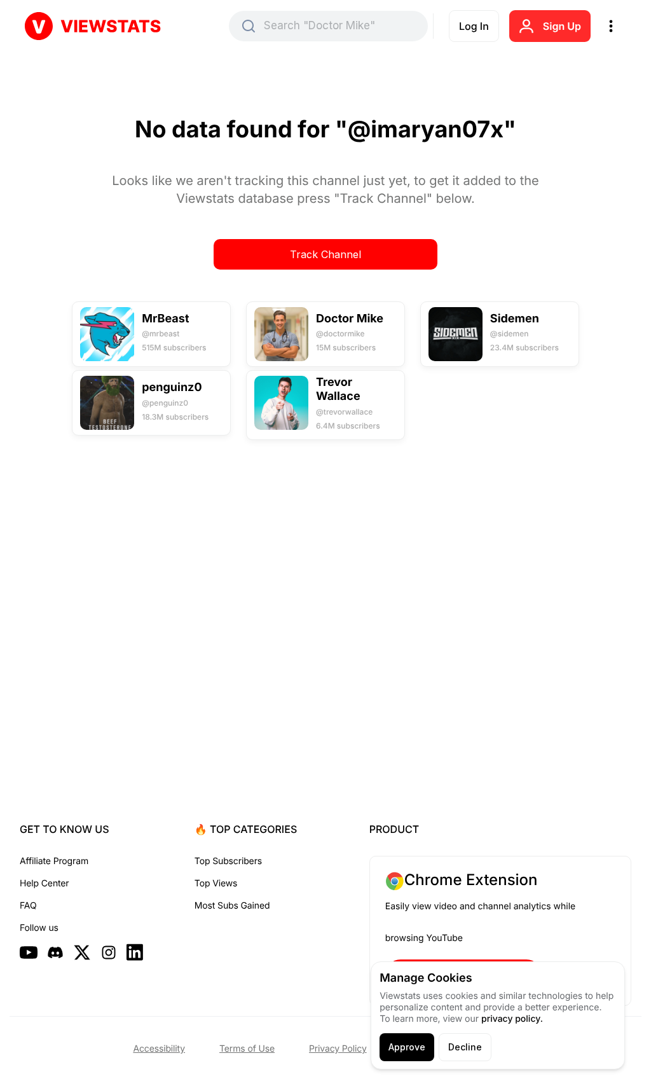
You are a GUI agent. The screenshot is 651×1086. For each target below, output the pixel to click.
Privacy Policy (338, 1048)
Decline (465, 1046)
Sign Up (562, 26)
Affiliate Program (54, 861)
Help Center (44, 883)
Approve (406, 1046)
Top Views (216, 883)
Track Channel (325, 254)
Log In (474, 26)
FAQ (28, 905)
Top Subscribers (228, 861)
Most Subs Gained (232, 905)
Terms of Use (247, 1048)
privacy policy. (512, 1019)
